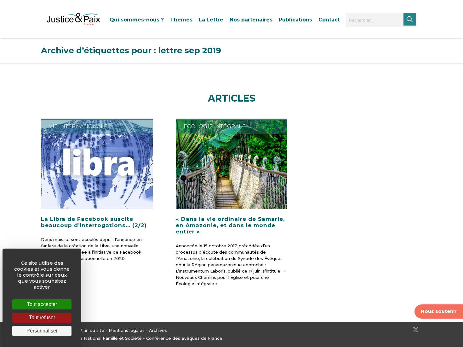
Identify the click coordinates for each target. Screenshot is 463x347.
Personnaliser (42, 330)
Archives (158, 330)
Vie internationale (78, 126)
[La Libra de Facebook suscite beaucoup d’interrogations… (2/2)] (97, 164)
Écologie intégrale (215, 126)
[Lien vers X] (415, 329)
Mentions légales (127, 330)
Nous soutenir (439, 311)
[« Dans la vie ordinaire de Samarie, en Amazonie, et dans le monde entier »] (232, 164)
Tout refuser (42, 317)
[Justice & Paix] (73, 19)
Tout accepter (42, 304)
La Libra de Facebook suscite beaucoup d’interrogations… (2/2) (94, 222)
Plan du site (91, 330)
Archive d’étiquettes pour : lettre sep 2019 (131, 50)
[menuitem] (136, 19)
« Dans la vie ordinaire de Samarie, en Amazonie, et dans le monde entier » (230, 225)
